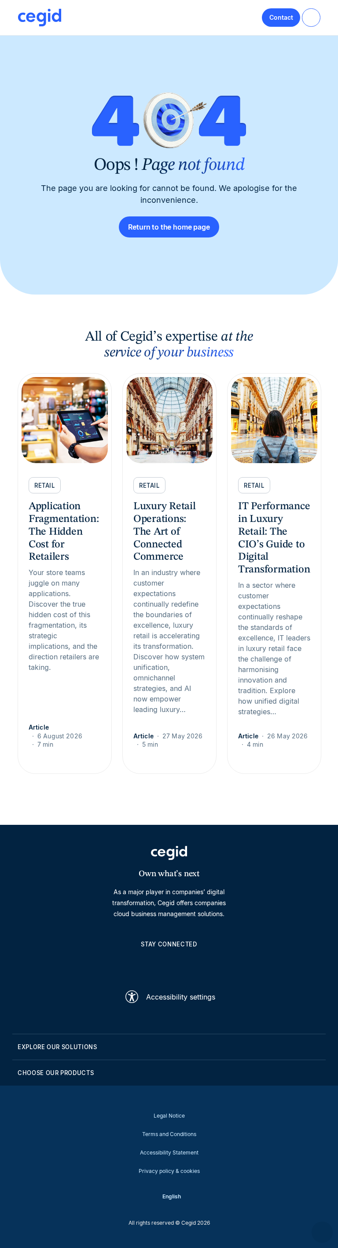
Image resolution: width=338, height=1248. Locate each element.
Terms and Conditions (169, 1134)
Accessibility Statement (169, 1152)
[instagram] (169, 964)
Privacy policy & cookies (169, 1171)
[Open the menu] (311, 17)
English (171, 1196)
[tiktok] (190, 964)
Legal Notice (169, 1115)
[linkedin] (127, 964)
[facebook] (211, 964)
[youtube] (148, 964)
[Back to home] (40, 17)
